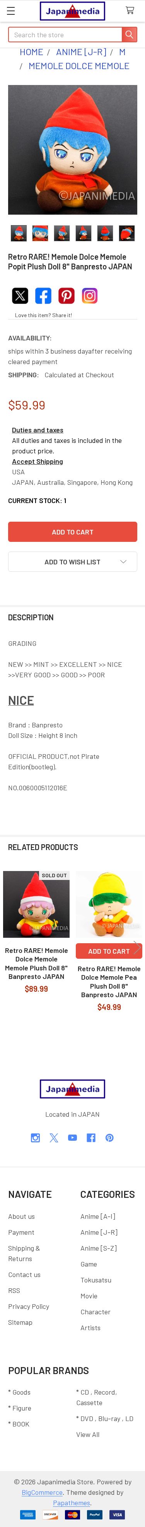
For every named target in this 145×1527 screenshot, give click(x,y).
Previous (7, 948)
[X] (54, 1138)
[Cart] (132, 10)
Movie (88, 1295)
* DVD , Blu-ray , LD (104, 1418)
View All (87, 1434)
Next (137, 948)
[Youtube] (72, 1138)
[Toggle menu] (10, 10)
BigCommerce (42, 1492)
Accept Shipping (37, 461)
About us (21, 1216)
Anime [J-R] (99, 1232)
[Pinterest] (110, 1138)
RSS (14, 1290)
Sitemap (20, 1322)
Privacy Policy (28, 1306)
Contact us (24, 1274)
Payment (21, 1232)
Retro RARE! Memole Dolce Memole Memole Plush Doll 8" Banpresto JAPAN (36, 963)
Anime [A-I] (97, 1216)
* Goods (19, 1392)
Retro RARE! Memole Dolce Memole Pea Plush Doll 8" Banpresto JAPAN (109, 981)
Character (95, 1311)
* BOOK (18, 1423)
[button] (72, 562)
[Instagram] (35, 1138)
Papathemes (71, 1502)
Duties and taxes (37, 429)
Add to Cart (109, 951)
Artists (90, 1327)
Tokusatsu (95, 1279)
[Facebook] (91, 1138)
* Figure (19, 1408)
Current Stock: (37, 500)
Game (88, 1264)
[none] (72, 150)
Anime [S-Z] (98, 1248)
